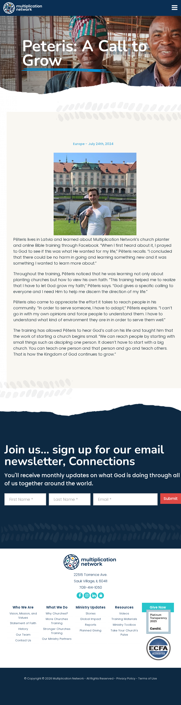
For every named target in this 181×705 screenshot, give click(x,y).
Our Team (23, 634)
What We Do (57, 607)
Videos (124, 613)
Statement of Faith (23, 623)
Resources (124, 607)
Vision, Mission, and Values (23, 616)
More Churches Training (57, 621)
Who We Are (23, 607)
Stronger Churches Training (56, 631)
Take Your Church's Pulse (124, 632)
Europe (79, 144)
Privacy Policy (125, 678)
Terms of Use (147, 678)
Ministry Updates (91, 607)
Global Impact (90, 619)
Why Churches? (57, 613)
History (23, 629)
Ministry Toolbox (124, 625)
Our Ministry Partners (57, 639)
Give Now (158, 607)
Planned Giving (90, 630)
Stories (91, 613)
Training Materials (124, 619)
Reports (90, 625)
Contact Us (23, 640)
